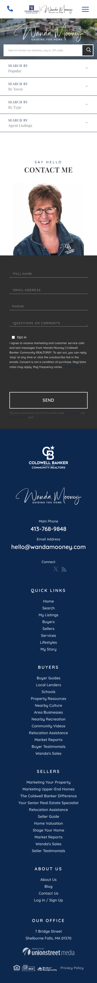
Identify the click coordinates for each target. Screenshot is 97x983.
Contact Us (48, 893)
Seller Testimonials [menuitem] (48, 850)
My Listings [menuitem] (48, 614)
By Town (15, 89)
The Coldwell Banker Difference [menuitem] (48, 795)
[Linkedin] (40, 569)
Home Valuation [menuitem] (48, 823)
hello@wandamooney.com (48, 544)
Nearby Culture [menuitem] (48, 705)
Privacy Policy (72, 367)
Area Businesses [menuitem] (48, 712)
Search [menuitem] (48, 608)
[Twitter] (55, 569)
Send (48, 400)
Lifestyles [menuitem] (48, 642)
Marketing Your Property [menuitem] (48, 782)
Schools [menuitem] (48, 691)
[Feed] (64, 569)
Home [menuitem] (48, 601)
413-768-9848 (48, 526)
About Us (48, 879)
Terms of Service (18, 417)
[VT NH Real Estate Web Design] (48, 952)
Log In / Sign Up (48, 900)
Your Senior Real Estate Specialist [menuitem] (48, 802)
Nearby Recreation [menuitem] (49, 719)
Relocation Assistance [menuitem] (48, 732)
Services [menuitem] (48, 635)
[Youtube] (48, 569)
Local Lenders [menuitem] (48, 684)
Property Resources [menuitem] (48, 698)
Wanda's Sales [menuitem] (48, 753)
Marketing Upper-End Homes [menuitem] (48, 789)
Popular (14, 71)
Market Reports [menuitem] (48, 739)
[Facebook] (33, 569)
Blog (48, 886)
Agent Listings (20, 125)
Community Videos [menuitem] (48, 726)
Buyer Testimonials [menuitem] (48, 746)
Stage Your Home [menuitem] (48, 830)
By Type (14, 107)
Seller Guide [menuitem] (48, 816)
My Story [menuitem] (48, 649)
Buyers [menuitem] (48, 621)
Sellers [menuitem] (48, 628)
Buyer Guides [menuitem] (48, 678)
